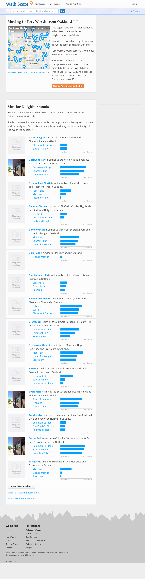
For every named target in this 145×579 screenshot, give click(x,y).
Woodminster (40, 336)
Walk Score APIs (32, 534)
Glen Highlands (41, 257)
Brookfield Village (42, 167)
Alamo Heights (37, 137)
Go (62, 11)
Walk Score (12, 525)
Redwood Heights (42, 221)
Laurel (36, 309)
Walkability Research (34, 544)
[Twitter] (7, 529)
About (8, 534)
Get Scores (40, 4)
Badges (29, 548)
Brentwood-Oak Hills (40, 345)
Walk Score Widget (33, 530)
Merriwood (38, 194)
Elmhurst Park (40, 148)
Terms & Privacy (12, 544)
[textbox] (34, 11)
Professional (33, 525)
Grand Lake (39, 286)
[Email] (16, 529)
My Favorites (55, 4)
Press (8, 541)
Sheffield (37, 214)
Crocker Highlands (42, 217)
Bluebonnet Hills (38, 275)
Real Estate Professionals (36, 541)
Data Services (31, 537)
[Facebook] (12, 529)
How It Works (11, 537)
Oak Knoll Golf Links (43, 426)
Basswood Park (37, 159)
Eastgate (34, 461)
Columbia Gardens (43, 329)
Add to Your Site (73, 4)
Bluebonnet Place (39, 298)
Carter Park (35, 438)
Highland (37, 403)
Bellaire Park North (40, 183)
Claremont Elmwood (44, 145)
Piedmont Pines (41, 197)
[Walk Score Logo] (19, 3)
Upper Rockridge (42, 244)
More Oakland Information (22, 498)
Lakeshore (38, 282)
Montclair (38, 237)
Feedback (9, 548)
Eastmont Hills (40, 174)
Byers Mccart (36, 391)
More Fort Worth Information (23, 492)
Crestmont (38, 360)
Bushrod (37, 290)
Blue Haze (34, 253)
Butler (32, 368)
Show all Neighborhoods (21, 486)
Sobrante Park (40, 171)
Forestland (38, 190)
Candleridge (35, 415)
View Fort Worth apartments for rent (27, 72)
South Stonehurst (42, 399)
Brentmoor (35, 322)
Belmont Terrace (38, 206)
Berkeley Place (37, 229)
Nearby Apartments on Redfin (68, 86)
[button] (8, 11)
